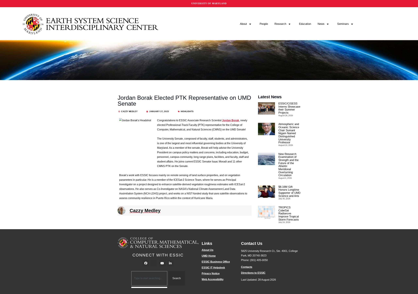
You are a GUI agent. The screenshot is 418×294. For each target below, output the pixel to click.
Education (305, 23)
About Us (207, 250)
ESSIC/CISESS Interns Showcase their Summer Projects (289, 108)
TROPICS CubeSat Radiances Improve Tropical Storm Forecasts (288, 213)
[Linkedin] (170, 263)
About (243, 23)
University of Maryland (209, 3)
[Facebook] (146, 263)
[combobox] (149, 278)
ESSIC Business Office (216, 261)
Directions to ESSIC (253, 272)
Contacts (246, 267)
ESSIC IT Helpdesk (213, 267)
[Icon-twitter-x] (154, 263)
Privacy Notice (211, 273)
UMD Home (209, 255)
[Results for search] (149, 287)
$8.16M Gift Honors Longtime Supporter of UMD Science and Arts (289, 191)
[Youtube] (162, 263)
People (264, 23)
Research (280, 23)
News (321, 23)
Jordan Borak (230, 120)
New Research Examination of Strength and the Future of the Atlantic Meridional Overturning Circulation (288, 164)
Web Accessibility (213, 279)
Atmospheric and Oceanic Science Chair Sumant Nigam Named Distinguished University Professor (288, 133)
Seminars (343, 23)
